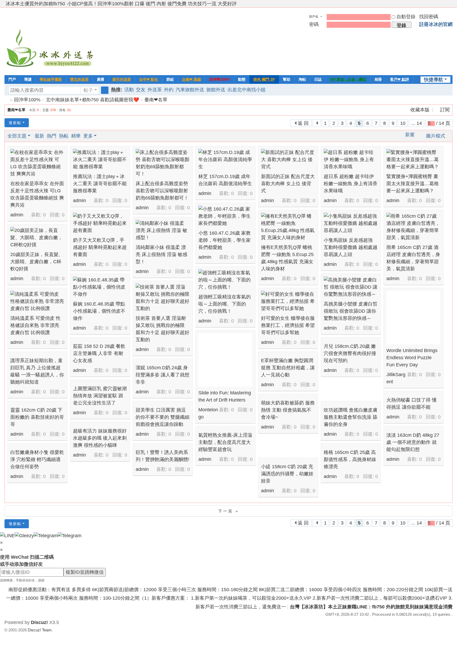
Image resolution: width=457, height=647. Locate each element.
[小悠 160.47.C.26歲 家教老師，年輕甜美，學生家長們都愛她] (225, 216)
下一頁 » (228, 511)
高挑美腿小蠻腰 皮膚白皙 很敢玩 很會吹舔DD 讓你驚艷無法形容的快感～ (350, 311)
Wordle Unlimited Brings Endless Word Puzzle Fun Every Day (411, 357)
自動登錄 (405, 16)
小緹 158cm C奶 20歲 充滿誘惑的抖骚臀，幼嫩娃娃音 (287, 474)
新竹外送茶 (121, 79)
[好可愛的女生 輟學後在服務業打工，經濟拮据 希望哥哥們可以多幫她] (288, 301)
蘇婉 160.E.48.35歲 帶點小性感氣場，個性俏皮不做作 (99, 311)
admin (16, 214)
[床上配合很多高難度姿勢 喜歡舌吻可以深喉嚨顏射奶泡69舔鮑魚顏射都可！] (162, 163)
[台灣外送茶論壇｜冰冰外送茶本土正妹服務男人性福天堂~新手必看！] (50, 40)
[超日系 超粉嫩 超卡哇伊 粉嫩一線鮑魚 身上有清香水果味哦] (350, 159)
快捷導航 (433, 79)
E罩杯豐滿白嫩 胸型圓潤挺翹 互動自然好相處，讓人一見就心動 (288, 367)
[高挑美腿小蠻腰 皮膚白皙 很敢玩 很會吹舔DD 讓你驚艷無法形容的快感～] (350, 287)
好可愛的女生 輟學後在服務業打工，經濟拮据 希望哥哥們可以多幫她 (288, 325)
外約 (168, 89)
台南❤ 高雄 (191, 79)
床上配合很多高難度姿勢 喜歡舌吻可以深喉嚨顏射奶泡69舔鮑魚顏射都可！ (162, 191)
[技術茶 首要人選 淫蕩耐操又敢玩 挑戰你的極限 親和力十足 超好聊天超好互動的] (162, 298)
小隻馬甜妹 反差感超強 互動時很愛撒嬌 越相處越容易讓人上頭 (350, 247)
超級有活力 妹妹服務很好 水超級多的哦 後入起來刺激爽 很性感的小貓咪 (100, 438)
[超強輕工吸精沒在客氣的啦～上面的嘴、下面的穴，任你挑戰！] (225, 280)
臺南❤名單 (155, 99)
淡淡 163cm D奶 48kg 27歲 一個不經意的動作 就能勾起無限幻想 (412, 442)
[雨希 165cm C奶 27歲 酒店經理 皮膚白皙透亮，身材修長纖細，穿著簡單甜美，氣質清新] (413, 227)
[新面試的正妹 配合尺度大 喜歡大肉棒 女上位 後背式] (288, 159)
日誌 (318, 79)
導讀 (27, 79)
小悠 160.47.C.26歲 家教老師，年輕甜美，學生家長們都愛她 (224, 240)
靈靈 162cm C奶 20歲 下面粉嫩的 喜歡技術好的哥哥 (37, 417)
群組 (170, 79)
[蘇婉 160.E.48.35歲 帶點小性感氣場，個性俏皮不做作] (100, 287)
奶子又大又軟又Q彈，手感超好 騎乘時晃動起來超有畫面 (100, 247)
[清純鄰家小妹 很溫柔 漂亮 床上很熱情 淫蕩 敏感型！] (162, 230)
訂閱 (445, 109)
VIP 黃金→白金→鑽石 (348, 79)
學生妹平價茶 (51, 79)
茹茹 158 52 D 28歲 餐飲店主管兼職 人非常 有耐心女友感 (99, 353)
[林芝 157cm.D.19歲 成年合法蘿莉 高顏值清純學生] (225, 159)
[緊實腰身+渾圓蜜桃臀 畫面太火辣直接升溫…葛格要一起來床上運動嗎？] (413, 159)
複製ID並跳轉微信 (85, 572)
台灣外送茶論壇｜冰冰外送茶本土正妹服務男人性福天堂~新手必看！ (6, 100)
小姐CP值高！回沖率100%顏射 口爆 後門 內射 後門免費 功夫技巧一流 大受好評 (152, 3)
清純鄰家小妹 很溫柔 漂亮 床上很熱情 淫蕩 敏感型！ (161, 254)
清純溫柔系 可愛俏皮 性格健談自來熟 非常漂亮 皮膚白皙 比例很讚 (35, 325)
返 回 (303, 123)
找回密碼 (428, 16)
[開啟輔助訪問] (445, 3)
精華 (76, 136)
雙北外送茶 (79, 79)
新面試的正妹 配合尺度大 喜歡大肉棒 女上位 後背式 (288, 183)
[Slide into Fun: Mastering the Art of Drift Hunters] (225, 360)
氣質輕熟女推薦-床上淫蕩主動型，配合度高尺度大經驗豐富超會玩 (225, 442)
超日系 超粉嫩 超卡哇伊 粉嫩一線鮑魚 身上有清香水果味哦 (350, 183)
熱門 (51, 136)
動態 (241, 79)
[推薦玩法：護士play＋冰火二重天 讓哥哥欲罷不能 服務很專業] (100, 159)
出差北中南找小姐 (246, 89)
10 (402, 123)
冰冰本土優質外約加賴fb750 (35, 3)
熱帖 (63, 136)
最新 (39, 136)
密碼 (314, 24)
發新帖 (15, 123)
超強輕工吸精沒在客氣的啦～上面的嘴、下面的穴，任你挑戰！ (224, 304)
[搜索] (104, 90)
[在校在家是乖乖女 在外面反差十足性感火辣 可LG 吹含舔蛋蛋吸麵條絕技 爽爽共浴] (37, 163)
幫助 (286, 79)
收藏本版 (420, 109)
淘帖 (302, 79)
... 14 (416, 123)
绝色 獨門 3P (264, 79)
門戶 (12, 79)
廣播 (100, 79)
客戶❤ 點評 (399, 79)
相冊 (378, 79)
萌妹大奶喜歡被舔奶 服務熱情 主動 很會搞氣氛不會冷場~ (288, 410)
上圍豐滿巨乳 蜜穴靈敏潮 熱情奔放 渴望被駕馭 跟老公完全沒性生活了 (100, 395)
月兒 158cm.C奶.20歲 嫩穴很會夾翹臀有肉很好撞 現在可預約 (350, 353)
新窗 (410, 135)
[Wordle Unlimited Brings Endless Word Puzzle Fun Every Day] (413, 317)
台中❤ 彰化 (148, 79)
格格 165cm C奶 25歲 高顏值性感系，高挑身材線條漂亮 (350, 459)
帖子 (88, 90)
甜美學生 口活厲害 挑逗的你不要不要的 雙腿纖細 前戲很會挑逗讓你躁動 (162, 417)
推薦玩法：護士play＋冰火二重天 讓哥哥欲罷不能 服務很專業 (100, 183)
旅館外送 (215, 89)
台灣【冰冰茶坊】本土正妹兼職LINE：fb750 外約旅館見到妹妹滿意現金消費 (371, 606)
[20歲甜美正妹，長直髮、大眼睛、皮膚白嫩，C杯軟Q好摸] (37, 237)
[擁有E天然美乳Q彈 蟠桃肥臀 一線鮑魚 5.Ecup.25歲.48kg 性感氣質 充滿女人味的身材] (288, 227)
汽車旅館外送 (190, 89)
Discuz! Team (40, 630)
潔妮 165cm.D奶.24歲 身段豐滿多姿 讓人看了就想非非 (162, 375)
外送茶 (155, 89)
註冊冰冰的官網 (436, 24)
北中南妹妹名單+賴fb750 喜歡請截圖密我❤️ (92, 99)
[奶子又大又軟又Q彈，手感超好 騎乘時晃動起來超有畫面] (100, 223)
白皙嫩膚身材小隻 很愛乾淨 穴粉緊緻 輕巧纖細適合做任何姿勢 (37, 459)
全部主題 (16, 136)
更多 (88, 136)
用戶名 (313, 17)
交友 (140, 89)
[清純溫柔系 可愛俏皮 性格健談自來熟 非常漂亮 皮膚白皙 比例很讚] (37, 301)
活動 (129, 89)
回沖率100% (219, 79)
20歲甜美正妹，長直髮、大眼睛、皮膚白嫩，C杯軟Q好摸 (36, 261)
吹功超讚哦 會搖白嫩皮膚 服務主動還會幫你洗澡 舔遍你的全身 (350, 417)
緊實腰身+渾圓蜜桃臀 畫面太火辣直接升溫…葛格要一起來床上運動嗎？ (412, 183)
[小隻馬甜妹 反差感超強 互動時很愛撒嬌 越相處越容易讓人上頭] (350, 223)
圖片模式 (435, 136)
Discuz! (39, 622)
